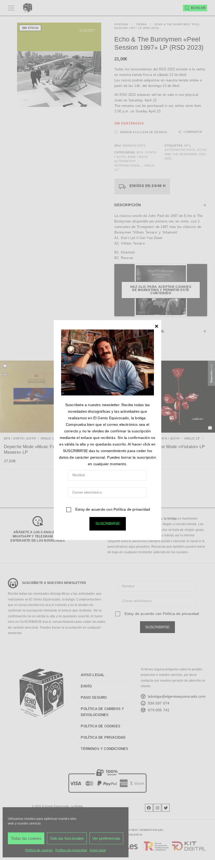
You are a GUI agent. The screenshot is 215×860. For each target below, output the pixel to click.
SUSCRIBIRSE (107, 524)
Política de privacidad (132, 509)
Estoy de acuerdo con (112, 509)
